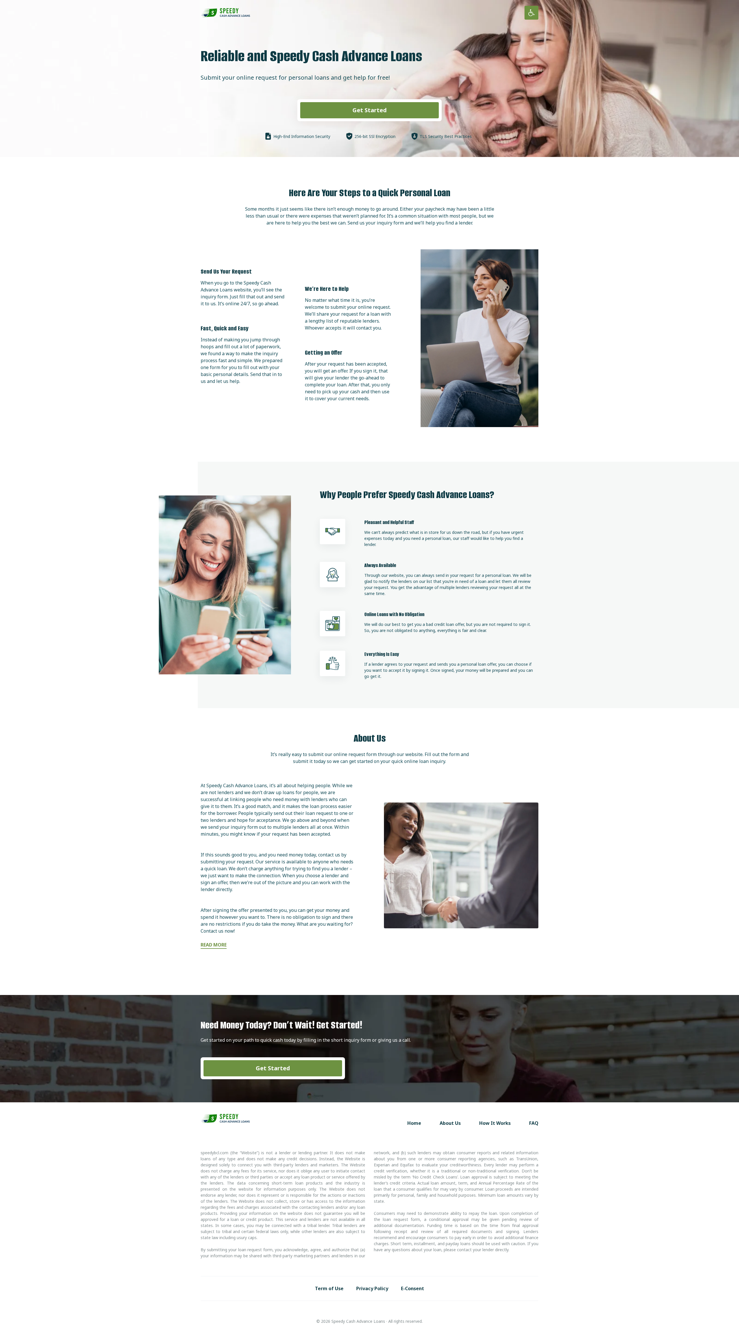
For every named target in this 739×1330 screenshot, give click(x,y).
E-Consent (412, 1288)
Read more (214, 945)
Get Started (369, 110)
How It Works (495, 1123)
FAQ (533, 1123)
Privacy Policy (372, 1288)
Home (414, 1123)
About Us (450, 1123)
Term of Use (329, 1288)
